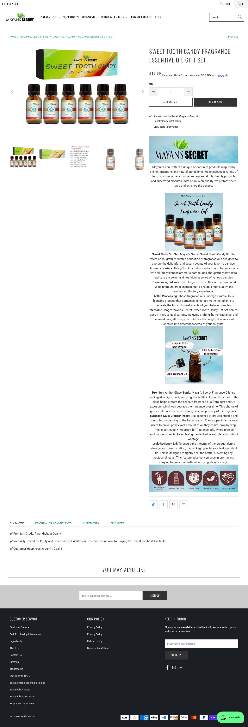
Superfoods (71, 17)
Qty (151, 83)
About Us (15, 648)
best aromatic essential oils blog (27, 682)
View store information (166, 126)
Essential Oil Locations (22, 696)
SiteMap (14, 661)
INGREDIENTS (91, 523)
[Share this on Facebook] (163, 504)
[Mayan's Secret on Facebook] (167, 667)
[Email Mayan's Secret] (181, 667)
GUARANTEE (17, 523)
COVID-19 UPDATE (20, 675)
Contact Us (16, 655)
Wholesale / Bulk (113, 17)
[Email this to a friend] (183, 504)
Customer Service (19, 627)
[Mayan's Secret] (20, 17)
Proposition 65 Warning (22, 703)
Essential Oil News (20, 689)
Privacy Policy (94, 627)
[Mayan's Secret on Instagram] (174, 667)
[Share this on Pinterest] (173, 504)
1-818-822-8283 (10, 3)
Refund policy (94, 641)
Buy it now (215, 102)
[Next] (142, 91)
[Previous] (12, 91)
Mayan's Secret (26, 716)
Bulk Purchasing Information (25, 634)
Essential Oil (49, 17)
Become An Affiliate (98, 648)
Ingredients (16, 641)
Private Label (140, 17)
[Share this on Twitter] (153, 504)
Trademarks (16, 668)
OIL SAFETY (117, 523)
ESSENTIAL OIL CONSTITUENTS (53, 523)
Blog (158, 17)
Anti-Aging (89, 17)
